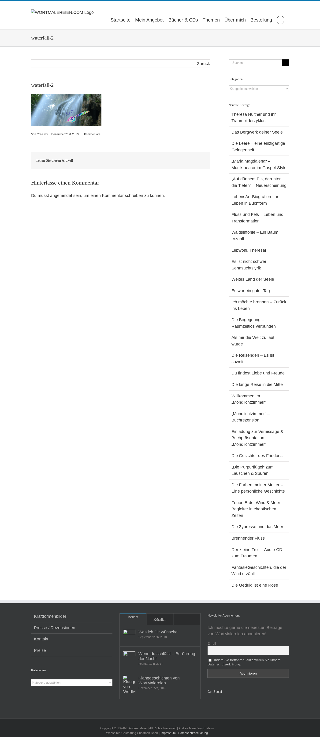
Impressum (168, 733)
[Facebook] (209, 704)
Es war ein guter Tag (250, 290)
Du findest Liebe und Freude (258, 373)
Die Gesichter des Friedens (257, 455)
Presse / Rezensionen (54, 627)
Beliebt (133, 617)
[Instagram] (215, 704)
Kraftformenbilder (50, 616)
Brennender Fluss (248, 538)
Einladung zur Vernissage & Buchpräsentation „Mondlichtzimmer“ (257, 438)
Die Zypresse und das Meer (257, 526)
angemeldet (61, 195)
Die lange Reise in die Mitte (257, 384)
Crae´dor (42, 134)
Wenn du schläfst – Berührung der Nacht (166, 656)
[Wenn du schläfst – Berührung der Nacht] (129, 657)
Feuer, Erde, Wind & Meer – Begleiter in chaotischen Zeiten (257, 509)
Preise (40, 650)
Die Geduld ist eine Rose (254, 585)
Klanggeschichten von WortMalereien (159, 680)
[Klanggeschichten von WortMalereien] (129, 685)
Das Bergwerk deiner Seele (257, 132)
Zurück (203, 63)
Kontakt (41, 639)
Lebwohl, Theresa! (248, 250)
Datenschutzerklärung (193, 733)
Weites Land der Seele (252, 279)
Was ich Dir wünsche (158, 632)
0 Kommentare (91, 134)
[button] (280, 19)
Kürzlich (159, 619)
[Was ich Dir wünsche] (129, 636)
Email (212, 643)
